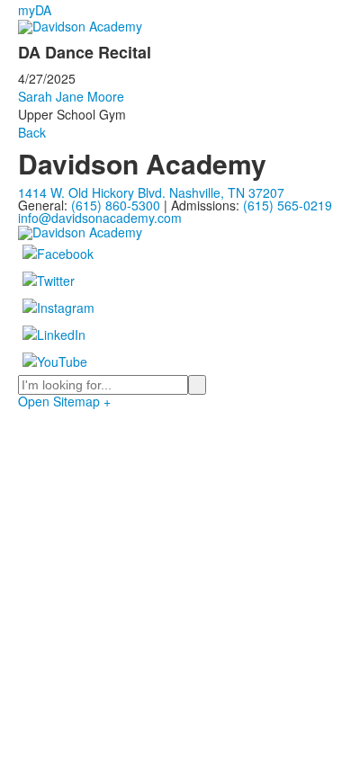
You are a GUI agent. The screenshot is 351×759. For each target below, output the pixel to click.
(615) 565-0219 (287, 205)
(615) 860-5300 (115, 205)
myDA (34, 10)
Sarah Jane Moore (71, 96)
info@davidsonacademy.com (100, 218)
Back (32, 132)
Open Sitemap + (64, 401)
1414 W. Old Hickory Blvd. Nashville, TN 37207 (151, 192)
